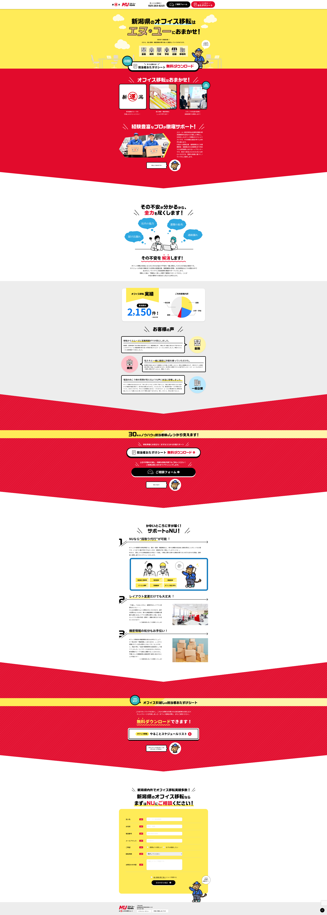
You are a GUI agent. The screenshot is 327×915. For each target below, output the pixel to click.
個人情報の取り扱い (159, 877)
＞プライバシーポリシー (144, 911)
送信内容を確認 (162, 883)
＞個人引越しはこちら (160, 911)
